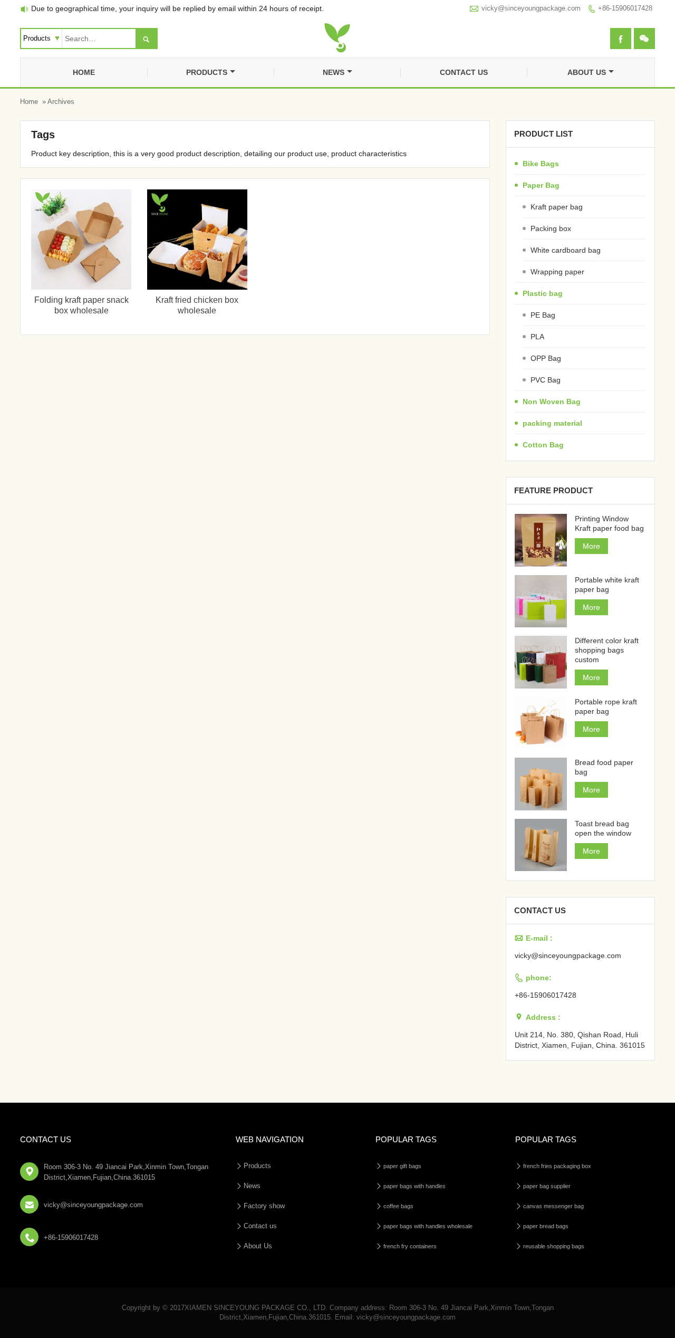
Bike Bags (541, 163)
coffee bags (398, 1206)
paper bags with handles (414, 1186)
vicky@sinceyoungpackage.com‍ (531, 8)
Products (206, 72)
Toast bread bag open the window (603, 828)
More (591, 546)
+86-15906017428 (625, 8)
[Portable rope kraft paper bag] (541, 723)
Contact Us (45, 1139)
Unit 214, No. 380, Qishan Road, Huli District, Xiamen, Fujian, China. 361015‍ (580, 1039)
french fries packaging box (557, 1166)
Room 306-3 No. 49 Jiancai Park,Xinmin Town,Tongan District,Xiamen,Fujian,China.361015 (126, 1172)
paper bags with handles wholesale (427, 1226)
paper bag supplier (547, 1186)
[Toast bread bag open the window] (541, 845)
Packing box (551, 228)
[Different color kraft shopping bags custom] (541, 662)
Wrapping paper (557, 271)
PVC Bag (546, 380)
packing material (552, 423)
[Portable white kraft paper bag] (541, 601)
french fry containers (410, 1246)
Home (84, 72)
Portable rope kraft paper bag (606, 706)
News (333, 72)
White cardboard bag (566, 250)
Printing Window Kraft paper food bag (609, 523)
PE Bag (543, 315)
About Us (586, 72)
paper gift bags (402, 1166)
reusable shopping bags (553, 1246)
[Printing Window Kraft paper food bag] (541, 540)
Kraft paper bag (557, 207)
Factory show (264, 1206)
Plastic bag (543, 293)
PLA (537, 336)
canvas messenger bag (553, 1206)
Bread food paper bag (604, 767)
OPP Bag (546, 358)
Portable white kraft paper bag (607, 585)
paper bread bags (545, 1226)
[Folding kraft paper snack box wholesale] (81, 287)
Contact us (464, 72)
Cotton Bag (543, 445)
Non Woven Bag (552, 401)
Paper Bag (541, 185)
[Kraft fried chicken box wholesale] (197, 287)
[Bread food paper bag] (541, 784)
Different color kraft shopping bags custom (607, 650)
